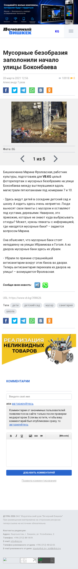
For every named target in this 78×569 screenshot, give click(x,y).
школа (10, 311)
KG (57, 31)
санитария (66, 305)
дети (15, 305)
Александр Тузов (14, 82)
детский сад (32, 305)
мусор (49, 305)
